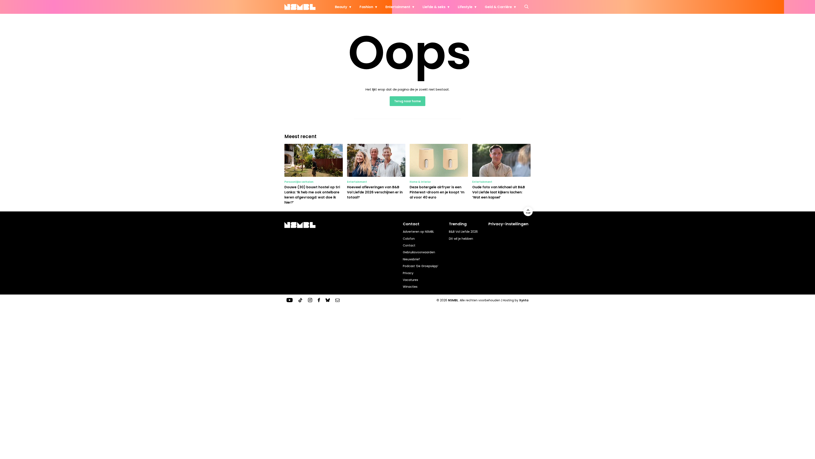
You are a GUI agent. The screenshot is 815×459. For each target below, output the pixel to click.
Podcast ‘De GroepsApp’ (420, 266)
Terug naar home (407, 101)
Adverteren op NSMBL (418, 232)
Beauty (341, 6)
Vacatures (410, 280)
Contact (409, 245)
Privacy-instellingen (508, 224)
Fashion (366, 6)
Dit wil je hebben (461, 239)
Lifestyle (465, 6)
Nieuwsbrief (411, 259)
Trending (458, 224)
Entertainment (397, 6)
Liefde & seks (434, 6)
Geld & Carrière (498, 6)
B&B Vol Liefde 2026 (463, 232)
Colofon (409, 239)
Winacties (410, 287)
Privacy (408, 273)
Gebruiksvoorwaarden (419, 252)
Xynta (523, 300)
